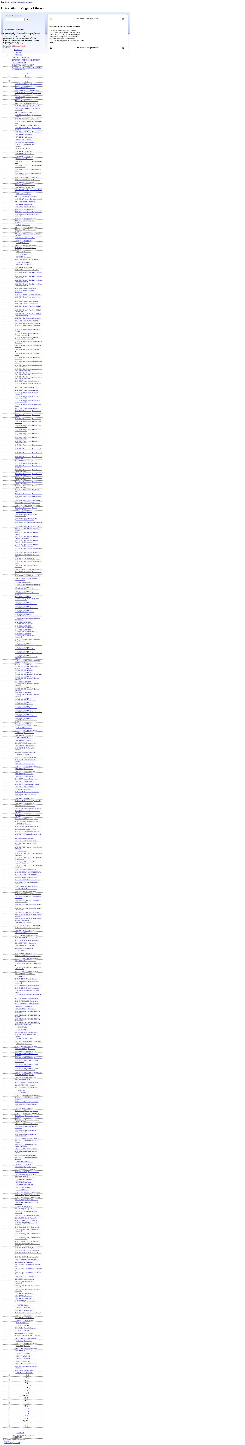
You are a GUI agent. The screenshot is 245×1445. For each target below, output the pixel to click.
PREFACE (18, 55)
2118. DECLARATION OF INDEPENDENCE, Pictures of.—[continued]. (28, 652)
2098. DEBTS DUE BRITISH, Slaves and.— (28, 559)
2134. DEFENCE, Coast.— (24, 727)
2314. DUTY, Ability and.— (24, 1307)
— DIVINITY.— (22, 1090)
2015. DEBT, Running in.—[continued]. (27, 259)
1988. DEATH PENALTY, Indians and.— (27, 177)
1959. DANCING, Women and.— (25, 88)
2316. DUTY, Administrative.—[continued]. (28, 1312)
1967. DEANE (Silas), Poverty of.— (26, 112)
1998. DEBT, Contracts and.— (24, 204)
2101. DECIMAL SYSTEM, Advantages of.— (28, 569)
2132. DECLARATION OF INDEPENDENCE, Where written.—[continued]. (26, 719)
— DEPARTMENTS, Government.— (26, 888)
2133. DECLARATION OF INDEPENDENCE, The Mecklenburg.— (27, 724)
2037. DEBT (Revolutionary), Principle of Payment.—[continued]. (27, 334)
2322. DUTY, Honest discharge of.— (26, 1328)
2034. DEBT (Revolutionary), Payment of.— (28, 323)
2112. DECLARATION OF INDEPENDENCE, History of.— (24, 622)
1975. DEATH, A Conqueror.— (24, 137)
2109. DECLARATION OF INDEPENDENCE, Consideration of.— (26, 607)
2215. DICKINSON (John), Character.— (27, 979)
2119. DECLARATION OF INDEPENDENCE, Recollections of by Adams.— (26, 656)
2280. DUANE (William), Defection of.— (27, 1197)
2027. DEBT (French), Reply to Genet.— (27, 301)
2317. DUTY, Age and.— (23, 1315)
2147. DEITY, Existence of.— (24, 769)
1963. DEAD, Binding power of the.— (26, 101)
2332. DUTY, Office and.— (24, 1353)
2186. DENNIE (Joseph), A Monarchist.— (27, 886)
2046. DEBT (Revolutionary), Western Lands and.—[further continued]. (28, 369)
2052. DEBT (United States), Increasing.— (27, 390)
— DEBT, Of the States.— (23, 262)
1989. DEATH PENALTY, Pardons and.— (27, 179)
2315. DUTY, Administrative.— (24, 1310)
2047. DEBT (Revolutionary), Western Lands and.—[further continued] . (28, 373)
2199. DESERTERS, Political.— (24, 930)
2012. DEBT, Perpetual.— (23, 252)
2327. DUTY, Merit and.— (24, 1340)
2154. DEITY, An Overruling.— (24, 786)
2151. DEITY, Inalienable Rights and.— (27, 779)
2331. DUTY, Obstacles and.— (24, 1351)
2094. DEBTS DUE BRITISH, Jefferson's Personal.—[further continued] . (27, 545)
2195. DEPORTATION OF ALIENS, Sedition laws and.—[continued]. (28, 919)
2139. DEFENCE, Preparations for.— (26, 743)
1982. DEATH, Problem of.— (24, 156)
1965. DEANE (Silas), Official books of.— (27, 106)
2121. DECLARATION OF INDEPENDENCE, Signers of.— (24, 669)
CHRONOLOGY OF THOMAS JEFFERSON (26, 60)
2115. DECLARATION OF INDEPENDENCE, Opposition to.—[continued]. (25, 635)
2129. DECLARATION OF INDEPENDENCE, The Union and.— (26, 707)
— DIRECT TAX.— (22, 1027)
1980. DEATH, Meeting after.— (24, 151)
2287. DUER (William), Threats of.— (26, 1218)
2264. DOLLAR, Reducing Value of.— (26, 1148)
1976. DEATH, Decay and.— (24, 139)
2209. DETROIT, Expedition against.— (26, 958)
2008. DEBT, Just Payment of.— (25, 237)
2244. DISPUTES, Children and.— (25, 1080)
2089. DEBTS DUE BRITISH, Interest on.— (28, 526)
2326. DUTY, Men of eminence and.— (26, 1338)
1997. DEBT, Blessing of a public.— (26, 201)
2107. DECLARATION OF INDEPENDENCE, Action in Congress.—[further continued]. (27, 598)
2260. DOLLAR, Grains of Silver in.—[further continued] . (26, 1134)
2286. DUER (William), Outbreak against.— (28, 1215)
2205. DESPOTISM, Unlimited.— (25, 945)
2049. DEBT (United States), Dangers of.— (28, 381)
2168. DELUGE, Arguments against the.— (27, 826)
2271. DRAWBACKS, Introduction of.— (27, 1172)
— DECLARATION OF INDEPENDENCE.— (28, 585)
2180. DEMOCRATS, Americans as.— (26, 869)
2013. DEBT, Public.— (23, 254)
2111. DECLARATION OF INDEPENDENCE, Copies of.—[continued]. (28, 614)
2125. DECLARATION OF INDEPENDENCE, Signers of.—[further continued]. (27, 689)
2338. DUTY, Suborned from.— (25, 1370)
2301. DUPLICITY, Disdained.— (25, 1262)
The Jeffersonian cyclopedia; (13, 29)
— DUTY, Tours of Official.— (24, 1372)
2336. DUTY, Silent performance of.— (26, 1363)
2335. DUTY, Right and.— (24, 1361)
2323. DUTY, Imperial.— (23, 1330)
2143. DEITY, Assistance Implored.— (26, 757)
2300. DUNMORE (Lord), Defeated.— (26, 1259)
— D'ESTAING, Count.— (23, 950)
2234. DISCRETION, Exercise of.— (26, 1046)
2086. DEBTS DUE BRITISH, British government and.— (26, 515)
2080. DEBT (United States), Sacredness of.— (28, 493)
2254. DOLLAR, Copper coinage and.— (27, 1113)
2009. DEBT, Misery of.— (23, 240)
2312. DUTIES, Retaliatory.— (24, 1298)
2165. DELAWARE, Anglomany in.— (26, 819)
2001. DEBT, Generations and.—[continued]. (28, 211)
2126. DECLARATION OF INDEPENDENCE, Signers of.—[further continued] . (27, 694)
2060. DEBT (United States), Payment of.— (28, 419)
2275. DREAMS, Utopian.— (24, 1182)
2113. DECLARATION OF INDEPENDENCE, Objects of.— (24, 626)
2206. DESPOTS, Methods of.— (25, 948)
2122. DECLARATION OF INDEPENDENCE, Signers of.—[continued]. (28, 673)
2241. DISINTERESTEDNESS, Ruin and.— (28, 1072)
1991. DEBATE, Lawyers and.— (25, 185)
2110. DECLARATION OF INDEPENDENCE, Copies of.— (24, 610)
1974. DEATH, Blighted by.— (24, 134)
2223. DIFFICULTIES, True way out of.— (27, 1003)
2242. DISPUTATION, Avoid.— (24, 1075)
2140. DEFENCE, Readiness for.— (25, 745)
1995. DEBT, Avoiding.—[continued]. (26, 196)
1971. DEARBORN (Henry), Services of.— (28, 125)
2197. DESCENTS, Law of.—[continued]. (27, 925)
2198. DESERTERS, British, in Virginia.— (27, 927)
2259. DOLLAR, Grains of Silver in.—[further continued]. (26, 1130)
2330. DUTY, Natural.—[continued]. (26, 1348)
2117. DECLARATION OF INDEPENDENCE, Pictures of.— (25, 648)
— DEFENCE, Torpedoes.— (24, 754)
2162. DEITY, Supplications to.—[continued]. (28, 808)
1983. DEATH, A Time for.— (24, 159)
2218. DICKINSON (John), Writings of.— (27, 988)
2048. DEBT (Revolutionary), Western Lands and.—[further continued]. (28, 377)
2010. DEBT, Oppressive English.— (25, 245)
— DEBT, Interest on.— (23, 224)
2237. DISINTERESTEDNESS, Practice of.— (28, 1058)
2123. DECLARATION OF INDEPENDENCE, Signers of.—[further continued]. (27, 678)
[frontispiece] (18, 50)
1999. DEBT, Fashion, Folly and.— (25, 206)
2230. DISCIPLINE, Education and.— (26, 1032)
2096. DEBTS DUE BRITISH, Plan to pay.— (28, 552)
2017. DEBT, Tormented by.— (24, 267)
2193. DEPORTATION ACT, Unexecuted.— (28, 912)
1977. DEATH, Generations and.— (25, 142)
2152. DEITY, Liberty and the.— (25, 781)
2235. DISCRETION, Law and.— (25, 1049)
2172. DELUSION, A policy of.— (25, 838)
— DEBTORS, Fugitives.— (24, 512)
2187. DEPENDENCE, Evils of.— (25, 891)
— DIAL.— (20, 976)
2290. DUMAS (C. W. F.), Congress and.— (27, 1227)
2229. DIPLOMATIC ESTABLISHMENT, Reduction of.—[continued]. (27, 1023)
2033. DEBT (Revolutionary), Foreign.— (27, 320)
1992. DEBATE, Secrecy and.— (24, 187)
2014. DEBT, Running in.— (24, 257)
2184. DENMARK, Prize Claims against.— (27, 879)
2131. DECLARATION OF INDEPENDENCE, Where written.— (26, 715)
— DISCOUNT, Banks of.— (24, 1043)
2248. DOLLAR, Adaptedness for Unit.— (27, 1095)
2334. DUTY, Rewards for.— (24, 1358)
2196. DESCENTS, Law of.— (24, 922)
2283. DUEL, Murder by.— (24, 1206)
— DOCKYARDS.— (22, 1092)
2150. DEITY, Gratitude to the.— (25, 776)
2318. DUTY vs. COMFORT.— (24, 1318)
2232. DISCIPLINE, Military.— (24, 1038)
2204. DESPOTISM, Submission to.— (26, 943)
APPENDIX (20, 1433)
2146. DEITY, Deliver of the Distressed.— (27, 766)
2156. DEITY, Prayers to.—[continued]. (27, 791)
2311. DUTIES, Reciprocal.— (24, 1296)
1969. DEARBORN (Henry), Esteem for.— (27, 119)
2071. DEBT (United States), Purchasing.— (28, 461)
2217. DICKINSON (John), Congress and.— (28, 985)
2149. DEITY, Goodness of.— (24, 774)
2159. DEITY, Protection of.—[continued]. (28, 801)
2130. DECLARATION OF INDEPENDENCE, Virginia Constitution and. (28, 711)
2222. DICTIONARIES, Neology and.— (27, 1001)
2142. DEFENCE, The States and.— (25, 752)
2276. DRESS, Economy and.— (24, 1184)
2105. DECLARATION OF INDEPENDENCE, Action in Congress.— (27, 588)
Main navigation (27, 2)
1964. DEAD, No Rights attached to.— (26, 103)
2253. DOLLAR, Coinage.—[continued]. (27, 1111)
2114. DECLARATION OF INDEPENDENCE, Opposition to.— (25, 630)
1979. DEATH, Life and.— (24, 148)
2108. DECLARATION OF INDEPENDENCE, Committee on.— (26, 603)
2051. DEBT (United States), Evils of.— (27, 387)
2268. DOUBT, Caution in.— (24, 1164)
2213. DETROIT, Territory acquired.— (26, 971)
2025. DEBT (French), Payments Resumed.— (28, 294)
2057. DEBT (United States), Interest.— (27, 408)
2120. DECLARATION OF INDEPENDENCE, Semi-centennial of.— (27, 665)
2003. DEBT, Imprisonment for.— (25, 218)
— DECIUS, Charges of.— (24, 582)
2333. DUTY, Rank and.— (24, 1356)
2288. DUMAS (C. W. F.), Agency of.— (27, 1220)
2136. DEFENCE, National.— (24, 735)
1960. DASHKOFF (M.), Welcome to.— (27, 90)
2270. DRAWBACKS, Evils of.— (25, 1169)
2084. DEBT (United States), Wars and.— (27, 505)
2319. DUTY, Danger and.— (24, 1320)
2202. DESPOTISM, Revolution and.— (26, 938)
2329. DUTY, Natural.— (23, 1346)
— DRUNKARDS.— (22, 1189)
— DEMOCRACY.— (22, 851)
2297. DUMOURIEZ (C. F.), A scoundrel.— (28, 1250)
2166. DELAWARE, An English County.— (27, 821)
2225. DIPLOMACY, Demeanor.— (25, 1008)
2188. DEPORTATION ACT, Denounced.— (28, 894)
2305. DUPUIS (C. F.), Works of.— (25, 1276)
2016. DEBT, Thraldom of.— (24, 264)
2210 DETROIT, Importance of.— (25, 961)
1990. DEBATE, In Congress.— (24, 182)
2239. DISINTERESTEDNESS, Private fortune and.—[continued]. (26, 1065)
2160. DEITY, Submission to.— (24, 803)
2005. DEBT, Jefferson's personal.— (26, 227)
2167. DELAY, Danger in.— (24, 824)
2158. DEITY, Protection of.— (24, 798)
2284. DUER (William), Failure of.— (26, 1209)
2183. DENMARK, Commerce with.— (26, 877)
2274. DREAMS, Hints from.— (24, 1179)
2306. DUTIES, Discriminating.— (25, 1279)
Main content (17, 2)
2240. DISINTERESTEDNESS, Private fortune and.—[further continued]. (26, 1068)
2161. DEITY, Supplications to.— (25, 806)
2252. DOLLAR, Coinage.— (24, 1108)
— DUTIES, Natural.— (23, 1305)
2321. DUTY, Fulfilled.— (23, 1325)
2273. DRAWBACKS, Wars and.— (25, 1177)
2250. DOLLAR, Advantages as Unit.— (26, 1101)
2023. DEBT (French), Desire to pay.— (26, 288)
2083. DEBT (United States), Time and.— (27, 503)
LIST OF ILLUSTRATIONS (21, 57)
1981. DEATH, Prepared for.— (24, 153)
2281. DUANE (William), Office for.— (26, 1200)
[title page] (18, 52)
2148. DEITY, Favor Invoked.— (25, 771)
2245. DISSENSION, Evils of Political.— (27, 1082)
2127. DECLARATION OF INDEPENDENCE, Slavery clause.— (26, 699)
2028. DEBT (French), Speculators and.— (27, 303)
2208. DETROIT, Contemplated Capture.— (28, 956)
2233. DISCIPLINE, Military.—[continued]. (28, 1041)
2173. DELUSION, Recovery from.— (26, 840)
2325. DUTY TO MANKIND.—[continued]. (28, 1335)
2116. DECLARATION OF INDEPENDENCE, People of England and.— (28, 644)
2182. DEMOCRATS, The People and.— (27, 874)
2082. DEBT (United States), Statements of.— (28, 500)
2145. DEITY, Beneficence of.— (25, 763)
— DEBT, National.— (22, 243)
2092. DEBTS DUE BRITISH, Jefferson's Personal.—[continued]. (27, 537)
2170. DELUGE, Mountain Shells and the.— (28, 831)
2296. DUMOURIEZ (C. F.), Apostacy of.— (28, 1248)
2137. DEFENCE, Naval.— (24, 738)
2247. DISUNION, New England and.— (27, 1087)
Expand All (16, 1443)
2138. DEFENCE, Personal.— (24, 740)
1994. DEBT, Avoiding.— (23, 194)
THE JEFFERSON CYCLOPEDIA (23, 65)
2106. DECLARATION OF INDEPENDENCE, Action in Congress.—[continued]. (27, 593)
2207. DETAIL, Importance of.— (25, 953)
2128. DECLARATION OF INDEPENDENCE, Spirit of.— (24, 703)
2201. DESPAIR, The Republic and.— (26, 935)
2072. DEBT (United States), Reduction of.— (28, 463)
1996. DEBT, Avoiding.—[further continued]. (28, 199)
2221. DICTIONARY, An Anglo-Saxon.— (27, 998)
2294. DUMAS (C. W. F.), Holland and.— (27, 1241)
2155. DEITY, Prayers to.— (24, 789)
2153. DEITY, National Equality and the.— (28, 784)
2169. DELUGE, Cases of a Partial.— (26, 829)
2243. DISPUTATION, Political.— (25, 1077)
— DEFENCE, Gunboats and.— (24, 733)
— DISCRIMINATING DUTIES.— (25, 1051)
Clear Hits (6, 48)
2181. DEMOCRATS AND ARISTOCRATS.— (28, 872)
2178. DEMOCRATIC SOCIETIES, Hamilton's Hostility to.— (25, 862)
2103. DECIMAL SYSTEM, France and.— (27, 576)
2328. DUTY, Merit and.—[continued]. (26, 1343)
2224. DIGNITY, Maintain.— (24, 1006)
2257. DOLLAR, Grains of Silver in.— (26, 1124)
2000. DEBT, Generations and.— (25, 209)
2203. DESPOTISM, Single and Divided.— (28, 940)
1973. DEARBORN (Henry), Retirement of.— (28, 132)
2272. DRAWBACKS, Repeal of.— (25, 1174)
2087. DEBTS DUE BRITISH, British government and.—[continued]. (26, 518)
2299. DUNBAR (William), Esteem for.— (27, 1257)
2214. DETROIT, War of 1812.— (25, 974)
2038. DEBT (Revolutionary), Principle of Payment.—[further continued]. (27, 338)
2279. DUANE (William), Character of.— (27, 1195)
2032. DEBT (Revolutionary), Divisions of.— (28, 318)
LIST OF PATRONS (19, 62)
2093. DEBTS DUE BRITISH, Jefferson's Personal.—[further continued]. (27, 541)
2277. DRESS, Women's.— (24, 1187)
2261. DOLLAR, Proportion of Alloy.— (27, 1138)
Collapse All (8, 1443)
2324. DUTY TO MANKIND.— (24, 1333)
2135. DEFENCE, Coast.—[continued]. (26, 730)
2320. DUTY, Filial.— (22, 1323)
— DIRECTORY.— (22, 1029)
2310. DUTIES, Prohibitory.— (24, 1293)
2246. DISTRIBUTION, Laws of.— (25, 1085)
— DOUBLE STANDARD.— (24, 1161)
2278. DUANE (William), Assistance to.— (27, 1192)
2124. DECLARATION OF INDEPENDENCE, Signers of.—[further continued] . (27, 683)
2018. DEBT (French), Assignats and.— (27, 269)
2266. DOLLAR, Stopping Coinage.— (26, 1155)
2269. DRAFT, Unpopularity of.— (25, 1166)
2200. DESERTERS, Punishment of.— (26, 933)
